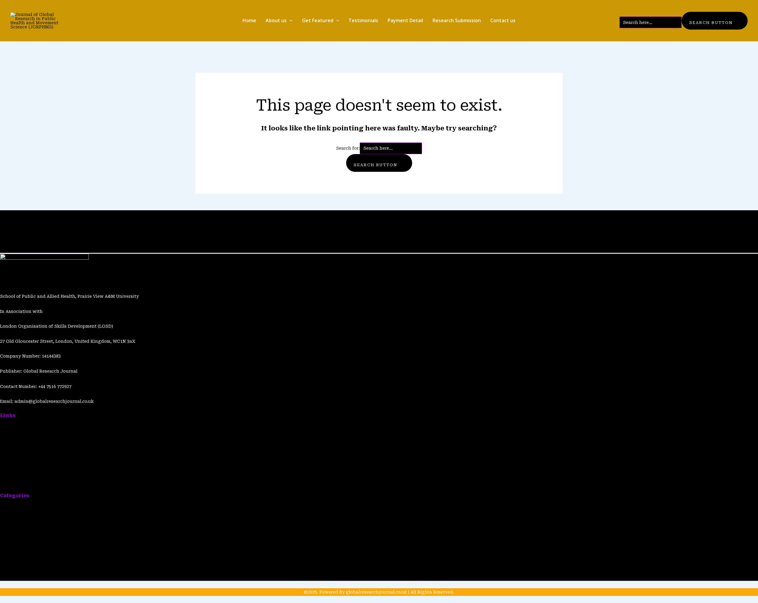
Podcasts (10, 547)
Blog (34, 214)
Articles (20, 214)
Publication (12, 502)
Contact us (502, 20)
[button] (290, 20)
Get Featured (317, 20)
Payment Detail (405, 20)
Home (249, 20)
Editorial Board (16, 532)
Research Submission (457, 20)
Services (9, 562)
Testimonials (363, 20)
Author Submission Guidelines (34, 481)
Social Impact (15, 577)
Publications (53, 214)
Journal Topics (16, 517)
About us (276, 20)
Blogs (6, 436)
